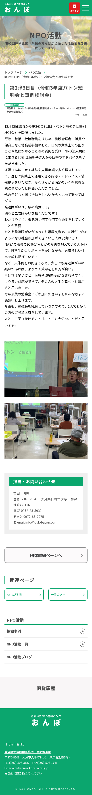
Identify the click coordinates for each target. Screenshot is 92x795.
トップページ (13, 72)
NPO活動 (35, 72)
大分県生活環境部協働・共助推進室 (27, 752)
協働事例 (14, 631)
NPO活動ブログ (19, 656)
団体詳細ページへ (46, 555)
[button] (85, 8)
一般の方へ (58, 594)
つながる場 (14, 594)
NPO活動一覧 (17, 644)
